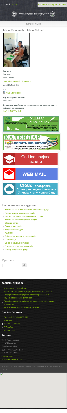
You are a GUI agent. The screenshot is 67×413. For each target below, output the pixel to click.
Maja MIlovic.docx (13, 93)
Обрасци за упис (12, 223)
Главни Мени (33, 24)
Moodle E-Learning (12, 324)
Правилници (10, 239)
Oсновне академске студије (17, 243)
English (15, 4)
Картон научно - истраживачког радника (21, 307)
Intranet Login (10, 330)
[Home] (33, 17)
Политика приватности (12, 359)
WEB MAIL (8, 320)
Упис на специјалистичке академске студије (24, 216)
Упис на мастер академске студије (20, 213)
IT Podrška (8, 327)
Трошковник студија (13, 226)
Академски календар (14, 230)
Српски (5, 4)
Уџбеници (9, 233)
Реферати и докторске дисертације (20, 236)
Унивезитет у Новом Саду (15, 288)
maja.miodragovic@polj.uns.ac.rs (17, 81)
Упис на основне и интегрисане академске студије (27, 210)
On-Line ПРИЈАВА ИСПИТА (16, 317)
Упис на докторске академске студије (21, 220)
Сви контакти (7, 356)
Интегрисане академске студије (19, 246)
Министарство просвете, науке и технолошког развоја (28, 291)
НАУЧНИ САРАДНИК (12, 111)
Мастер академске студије (16, 249)
